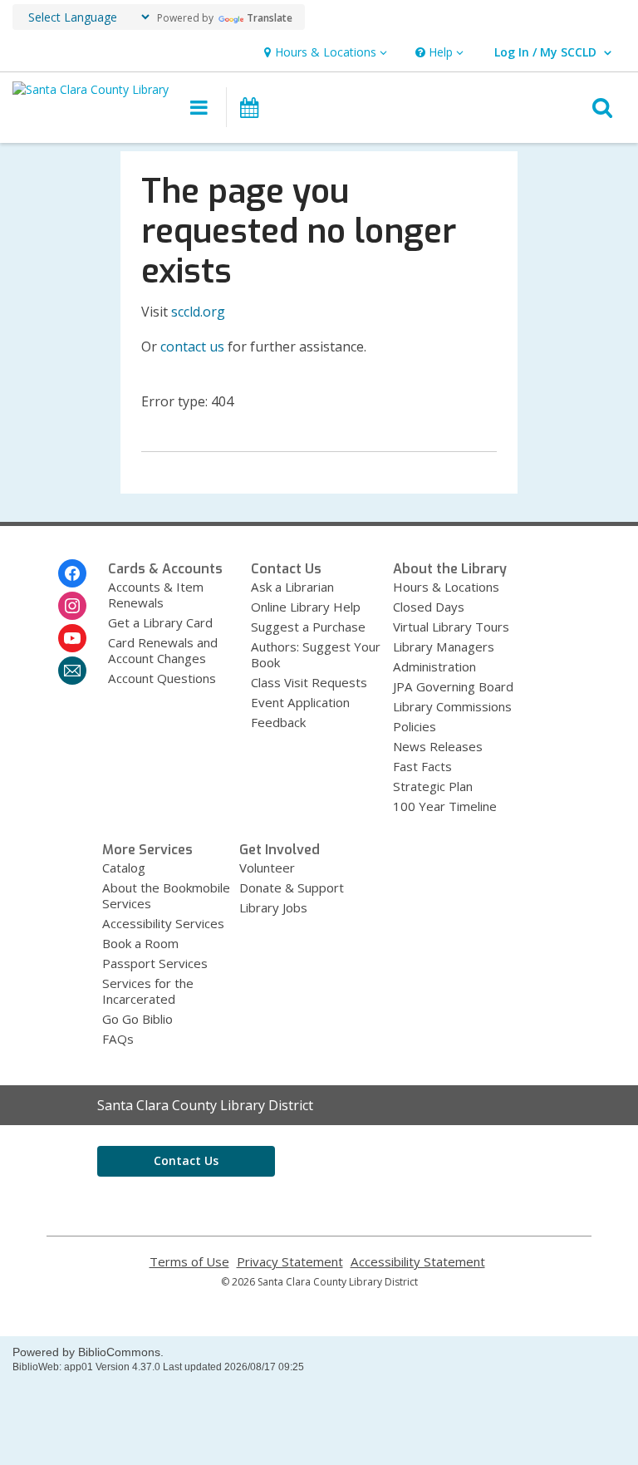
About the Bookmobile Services (166, 895)
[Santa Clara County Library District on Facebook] (72, 573)
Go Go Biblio (137, 1018)
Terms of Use (189, 1262)
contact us (192, 346)
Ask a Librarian (292, 586)
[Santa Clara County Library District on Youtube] (72, 638)
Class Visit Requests (309, 682)
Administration (434, 666)
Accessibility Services (163, 923)
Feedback (278, 722)
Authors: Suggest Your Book (315, 654)
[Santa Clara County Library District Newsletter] (72, 670)
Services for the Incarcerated (148, 991)
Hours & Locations (446, 586)
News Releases (438, 746)
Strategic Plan (433, 786)
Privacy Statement (290, 1262)
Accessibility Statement (418, 1262)
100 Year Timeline (445, 806)
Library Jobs (273, 907)
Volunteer (267, 867)
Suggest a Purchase (308, 626)
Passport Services (155, 963)
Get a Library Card (160, 622)
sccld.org (198, 311)
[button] (323, 52)
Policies (414, 726)
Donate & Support (291, 887)
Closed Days (428, 606)
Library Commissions (452, 706)
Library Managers (443, 646)
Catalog (123, 867)
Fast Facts (422, 766)
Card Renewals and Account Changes (163, 650)
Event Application (300, 702)
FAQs (118, 1038)
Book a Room (140, 943)
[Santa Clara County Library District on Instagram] (72, 606)
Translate (269, 18)
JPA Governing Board (453, 686)
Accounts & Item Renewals (156, 594)
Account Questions (162, 678)
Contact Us (186, 1160)
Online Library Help (306, 606)
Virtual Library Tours (451, 626)
